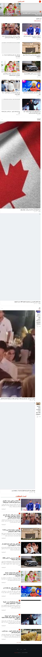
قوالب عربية (16, 652)
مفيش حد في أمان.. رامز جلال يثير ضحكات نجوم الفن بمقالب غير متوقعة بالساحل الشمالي (18, 398)
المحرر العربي (21, 1)
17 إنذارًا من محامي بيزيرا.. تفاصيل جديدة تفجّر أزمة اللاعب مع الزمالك (38, 319)
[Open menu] (40, 2)
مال (39, 326)
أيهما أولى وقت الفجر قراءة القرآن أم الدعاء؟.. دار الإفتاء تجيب (23, 490)
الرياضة (39, 211)
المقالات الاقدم (19, 642)
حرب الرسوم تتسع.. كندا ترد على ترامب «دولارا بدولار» (30, 209)
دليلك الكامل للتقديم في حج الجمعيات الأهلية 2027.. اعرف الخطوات (27, 301)
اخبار (17, 649)
